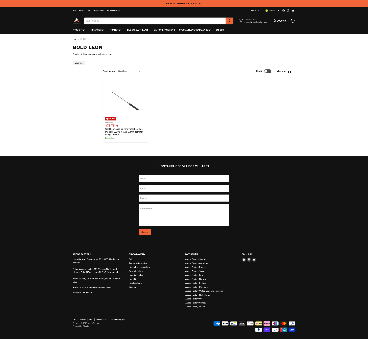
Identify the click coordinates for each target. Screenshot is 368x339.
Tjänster (116, 30)
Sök (130, 259)
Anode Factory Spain (194, 271)
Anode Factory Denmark (196, 287)
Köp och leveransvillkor (139, 267)
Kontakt (132, 279)
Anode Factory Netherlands (197, 295)
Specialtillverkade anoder (195, 30)
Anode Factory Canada (195, 303)
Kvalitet (82, 11)
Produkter (79, 30)
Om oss (219, 30)
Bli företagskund (164, 30)
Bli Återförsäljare (113, 11)
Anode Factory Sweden (196, 259)
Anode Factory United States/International (204, 291)
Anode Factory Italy (194, 275)
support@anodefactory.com (256, 22)
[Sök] (229, 21)
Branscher (98, 30)
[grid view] (290, 71)
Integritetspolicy (136, 275)
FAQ (89, 11)
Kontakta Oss (99, 11)
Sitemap (132, 287)
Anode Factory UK (193, 299)
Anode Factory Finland (195, 283)
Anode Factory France (195, 267)
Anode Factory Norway (195, 279)
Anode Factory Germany (196, 263)
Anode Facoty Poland (195, 307)
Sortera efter (109, 71)
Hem (74, 11)
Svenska (272, 10)
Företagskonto (135, 283)
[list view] (294, 71)
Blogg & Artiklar (137, 30)
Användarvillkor (136, 271)
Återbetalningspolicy (138, 263)
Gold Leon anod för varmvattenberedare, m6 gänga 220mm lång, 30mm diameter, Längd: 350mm (124, 132)
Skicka (144, 232)
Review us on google (82, 293)
